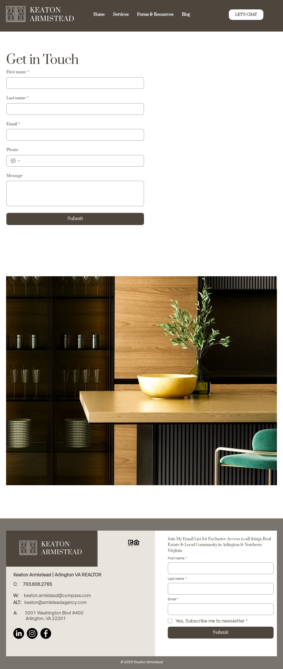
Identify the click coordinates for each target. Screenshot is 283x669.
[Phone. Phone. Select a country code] (15, 160)
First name (17, 72)
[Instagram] (32, 633)
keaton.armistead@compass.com (57, 595)
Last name (17, 98)
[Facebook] (45, 633)
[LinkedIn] (18, 633)
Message (14, 176)
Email (13, 124)
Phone (12, 150)
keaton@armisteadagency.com (55, 602)
